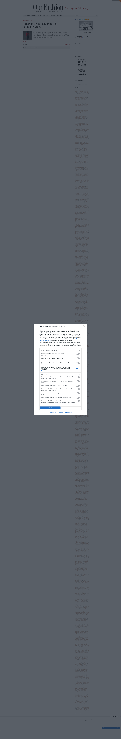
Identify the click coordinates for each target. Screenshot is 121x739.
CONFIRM (50, 407)
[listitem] (60, 350)
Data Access (60, 412)
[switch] (78, 354)
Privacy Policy (68, 412)
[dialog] (60, 369)
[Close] (84, 326)
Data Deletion (53, 412)
